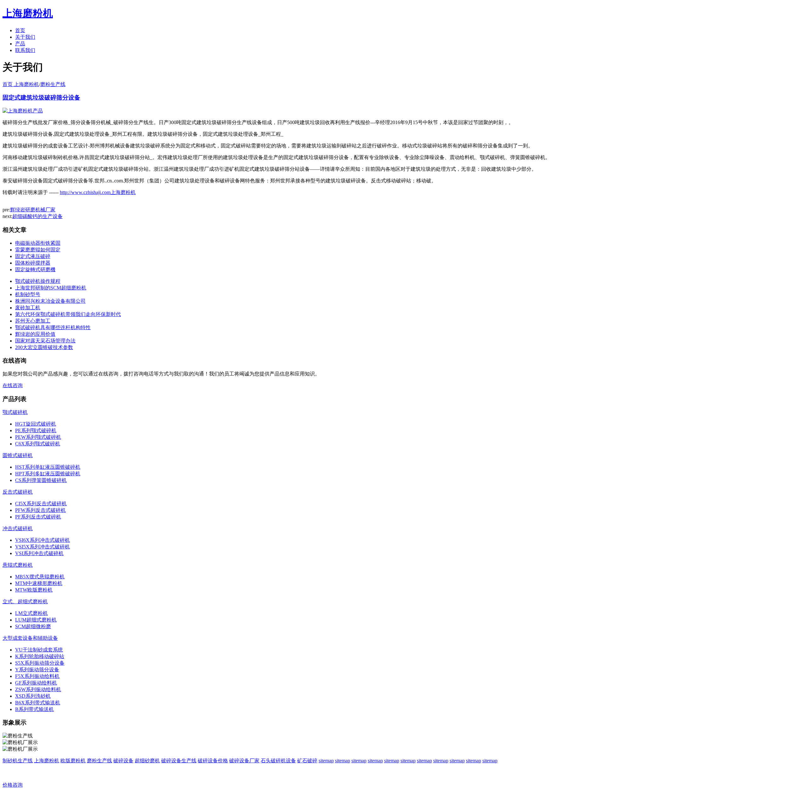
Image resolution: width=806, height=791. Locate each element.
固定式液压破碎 (32, 256)
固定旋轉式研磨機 (35, 269)
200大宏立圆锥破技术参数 (44, 347)
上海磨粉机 (46, 760)
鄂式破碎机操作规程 (37, 281)
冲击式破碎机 (18, 528)
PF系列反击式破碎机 (38, 516)
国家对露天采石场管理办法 (45, 340)
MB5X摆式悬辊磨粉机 (40, 576)
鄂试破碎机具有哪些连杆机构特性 (53, 327)
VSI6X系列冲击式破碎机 (42, 540)
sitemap (326, 760)
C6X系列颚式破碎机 (37, 443)
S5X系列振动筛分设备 (40, 663)
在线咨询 (13, 385)
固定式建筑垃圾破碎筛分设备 (41, 97)
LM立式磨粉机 (31, 613)
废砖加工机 (27, 307)
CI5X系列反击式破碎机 (41, 503)
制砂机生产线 (18, 760)
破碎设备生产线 (178, 760)
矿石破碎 (307, 760)
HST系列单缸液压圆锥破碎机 (47, 467)
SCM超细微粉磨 (33, 626)
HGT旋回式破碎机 (35, 424)
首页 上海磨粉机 (21, 84)
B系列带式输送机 (34, 709)
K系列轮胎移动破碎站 (39, 656)
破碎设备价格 (213, 760)
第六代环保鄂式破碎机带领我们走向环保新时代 (68, 314)
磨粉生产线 (52, 84)
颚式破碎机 (15, 412)
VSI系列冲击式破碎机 (39, 553)
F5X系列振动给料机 (37, 676)
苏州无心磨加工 (32, 321)
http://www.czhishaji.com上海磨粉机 (98, 192)
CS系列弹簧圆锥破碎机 (41, 480)
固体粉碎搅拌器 (32, 263)
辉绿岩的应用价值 (35, 334)
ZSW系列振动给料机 (38, 689)
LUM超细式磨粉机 (36, 619)
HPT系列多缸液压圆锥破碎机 (47, 473)
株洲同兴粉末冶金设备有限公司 (50, 301)
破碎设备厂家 (244, 760)
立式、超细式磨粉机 (25, 601)
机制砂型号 (27, 294)
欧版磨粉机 (73, 760)
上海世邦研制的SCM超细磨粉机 (50, 287)
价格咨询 (13, 785)
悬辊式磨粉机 (18, 565)
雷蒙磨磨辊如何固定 (37, 249)
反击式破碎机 (18, 492)
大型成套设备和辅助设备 (30, 638)
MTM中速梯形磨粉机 (38, 583)
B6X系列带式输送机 (37, 702)
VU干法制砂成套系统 (39, 649)
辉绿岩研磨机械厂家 (32, 209)
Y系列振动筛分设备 (37, 669)
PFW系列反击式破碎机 (40, 510)
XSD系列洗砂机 (33, 696)
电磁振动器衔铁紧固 (37, 243)
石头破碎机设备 (278, 760)
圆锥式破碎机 (18, 455)
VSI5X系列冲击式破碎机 (42, 546)
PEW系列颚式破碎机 (38, 437)
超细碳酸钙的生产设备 (37, 216)
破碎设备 (123, 760)
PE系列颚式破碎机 (35, 430)
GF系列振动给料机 (36, 682)
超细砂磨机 (147, 760)
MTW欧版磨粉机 (34, 590)
